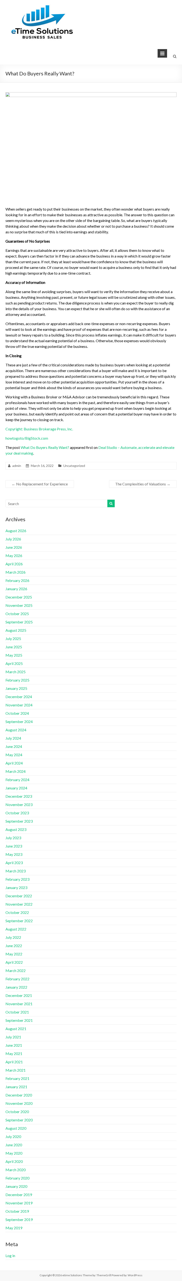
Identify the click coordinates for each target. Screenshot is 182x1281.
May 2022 (13, 954)
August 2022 (15, 929)
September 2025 (19, 622)
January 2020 (16, 1186)
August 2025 (15, 630)
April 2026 (14, 564)
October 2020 (17, 1111)
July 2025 (13, 638)
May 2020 (13, 1153)
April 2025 (14, 663)
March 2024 (15, 771)
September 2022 (19, 920)
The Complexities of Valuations (142, 484)
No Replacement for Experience (40, 484)
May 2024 (13, 754)
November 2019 (18, 1203)
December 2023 (18, 796)
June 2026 (13, 547)
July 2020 (13, 1136)
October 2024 (17, 713)
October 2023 (17, 813)
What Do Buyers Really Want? (45, 447)
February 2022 (17, 979)
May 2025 (13, 655)
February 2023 (17, 879)
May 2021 (13, 1053)
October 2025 (17, 613)
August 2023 (15, 829)
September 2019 (19, 1219)
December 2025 (18, 597)
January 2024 (16, 788)
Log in (10, 1255)
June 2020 (13, 1145)
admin (16, 466)
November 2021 (18, 1003)
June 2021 (13, 1045)
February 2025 (17, 680)
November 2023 (18, 804)
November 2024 (18, 705)
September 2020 (19, 1120)
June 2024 (13, 746)
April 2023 (14, 862)
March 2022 (15, 970)
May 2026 (13, 555)
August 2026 (15, 530)
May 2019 (13, 1228)
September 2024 (19, 721)
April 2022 (14, 962)
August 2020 (15, 1128)
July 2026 (13, 539)
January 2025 (16, 688)
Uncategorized (74, 466)
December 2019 (18, 1194)
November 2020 (18, 1103)
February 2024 (17, 779)
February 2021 (17, 1078)
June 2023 (13, 846)
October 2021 (17, 1012)
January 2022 (16, 987)
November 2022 (18, 904)
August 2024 (15, 730)
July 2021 (13, 1037)
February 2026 (17, 580)
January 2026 (16, 588)
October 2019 (17, 1211)
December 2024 (18, 696)
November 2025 (18, 605)
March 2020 (15, 1169)
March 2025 (15, 671)
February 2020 (17, 1178)
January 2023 (16, 887)
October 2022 (17, 912)
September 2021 (19, 1020)
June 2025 (13, 647)
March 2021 (15, 1070)
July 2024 (13, 738)
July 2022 (13, 937)
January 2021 (16, 1086)
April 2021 (14, 1062)
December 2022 (18, 896)
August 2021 (15, 1028)
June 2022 (13, 945)
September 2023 (19, 821)
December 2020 (18, 1095)
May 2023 (13, 854)
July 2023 (13, 837)
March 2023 (15, 871)
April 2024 (14, 763)
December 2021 (18, 995)
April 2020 (14, 1161)
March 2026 (15, 572)
